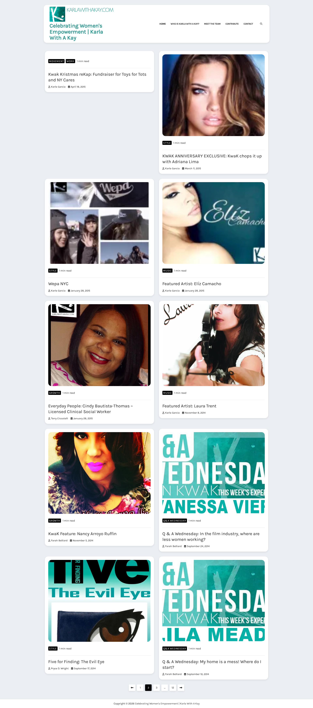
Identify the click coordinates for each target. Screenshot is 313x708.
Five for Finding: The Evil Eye (76, 661)
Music (167, 270)
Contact (248, 23)
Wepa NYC (58, 283)
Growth (54, 392)
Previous (132, 687)
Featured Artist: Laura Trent (189, 406)
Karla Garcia (58, 86)
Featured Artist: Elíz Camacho (191, 283)
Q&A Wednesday (174, 520)
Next (181, 687)
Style (167, 142)
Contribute (232, 23)
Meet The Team (212, 23)
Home (162, 23)
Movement (56, 61)
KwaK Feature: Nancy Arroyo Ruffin (82, 533)
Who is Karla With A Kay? (185, 23)
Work (70, 61)
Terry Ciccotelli (59, 418)
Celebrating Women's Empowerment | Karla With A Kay (76, 31)
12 (173, 687)
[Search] (261, 23)
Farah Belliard (59, 540)
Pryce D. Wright (60, 668)
